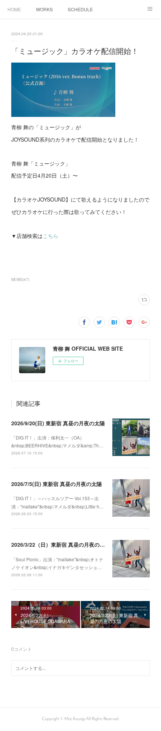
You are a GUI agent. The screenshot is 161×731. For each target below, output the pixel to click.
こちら (50, 235)
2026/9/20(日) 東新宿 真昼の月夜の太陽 (58, 423)
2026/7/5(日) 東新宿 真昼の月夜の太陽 (56, 483)
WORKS (44, 9)
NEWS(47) (20, 279)
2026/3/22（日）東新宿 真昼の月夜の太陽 (60, 544)
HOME (14, 9)
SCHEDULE (80, 9)
